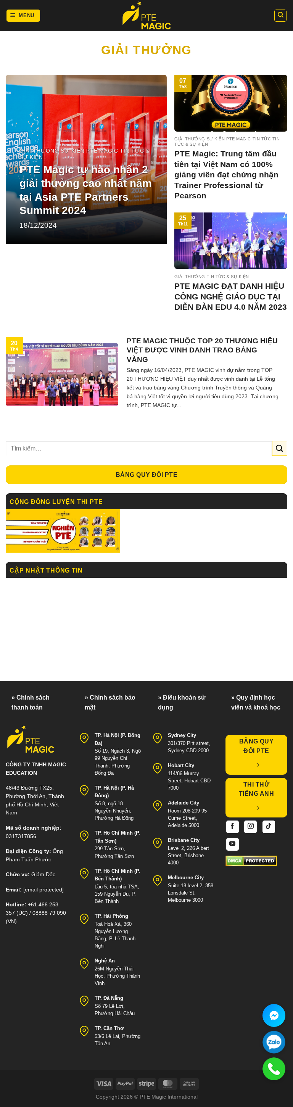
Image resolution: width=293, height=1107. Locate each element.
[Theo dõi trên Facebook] (232, 827)
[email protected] (43, 890)
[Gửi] (279, 448)
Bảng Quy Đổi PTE (146, 474)
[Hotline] (273, 1068)
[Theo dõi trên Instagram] (250, 827)
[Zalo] (273, 1042)
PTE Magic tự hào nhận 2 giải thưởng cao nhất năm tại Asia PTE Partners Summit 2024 (85, 190)
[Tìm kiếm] (280, 16)
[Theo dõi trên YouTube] (232, 844)
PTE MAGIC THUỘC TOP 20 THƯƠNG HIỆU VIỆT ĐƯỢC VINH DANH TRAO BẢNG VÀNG (202, 350)
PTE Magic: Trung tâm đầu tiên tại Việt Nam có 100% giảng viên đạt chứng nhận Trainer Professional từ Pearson (226, 174)
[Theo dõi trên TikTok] (268, 827)
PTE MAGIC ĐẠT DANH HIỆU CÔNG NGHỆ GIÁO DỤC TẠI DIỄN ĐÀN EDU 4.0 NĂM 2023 (230, 296)
